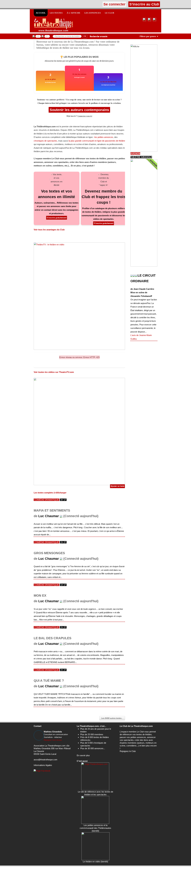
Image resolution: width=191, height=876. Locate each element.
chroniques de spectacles (45, 141)
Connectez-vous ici (84, 116)
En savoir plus (83, 755)
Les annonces (92, 13)
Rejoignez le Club (128, 751)
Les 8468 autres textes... (112, 718)
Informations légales (43, 765)
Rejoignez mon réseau (53, 740)
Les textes (56, 13)
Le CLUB (109, 13)
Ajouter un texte (117, 486)
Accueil (41, 13)
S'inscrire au (143, 4)
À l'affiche (73, 13)
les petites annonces (103, 137)
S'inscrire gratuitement (56, 218)
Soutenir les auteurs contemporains (79, 110)
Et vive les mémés (79, 74)
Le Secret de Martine (108, 82)
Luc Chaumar (48, 516)
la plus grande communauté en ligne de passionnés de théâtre (97, 141)
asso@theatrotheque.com (45, 759)
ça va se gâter (50, 79)
